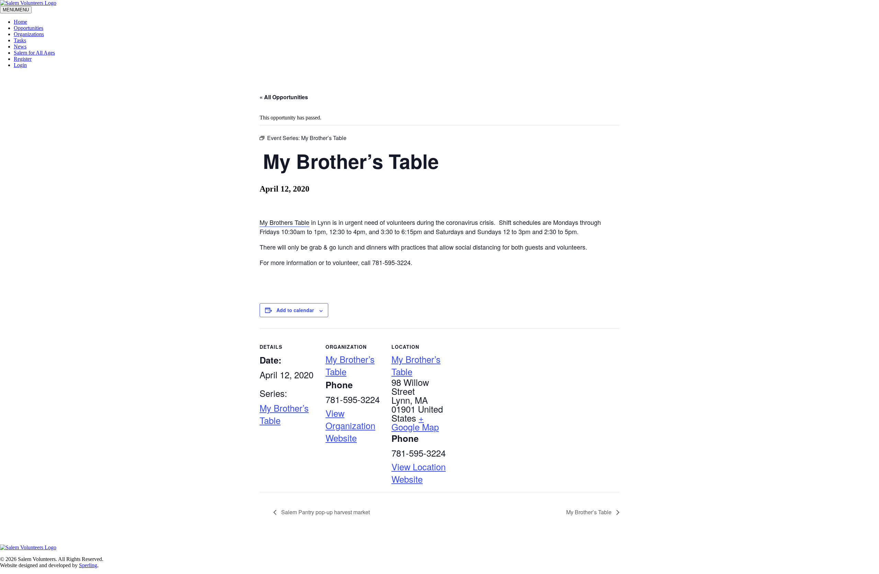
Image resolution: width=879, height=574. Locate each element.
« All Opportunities (284, 97)
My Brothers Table (284, 222)
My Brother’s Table (589, 512)
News (20, 46)
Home (20, 22)
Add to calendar (295, 310)
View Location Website (418, 472)
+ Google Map (415, 422)
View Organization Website (350, 425)
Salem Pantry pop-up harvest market (325, 512)
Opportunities (28, 28)
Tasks (20, 40)
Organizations (29, 34)
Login (20, 65)
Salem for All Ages (34, 53)
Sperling (88, 565)
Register (23, 59)
